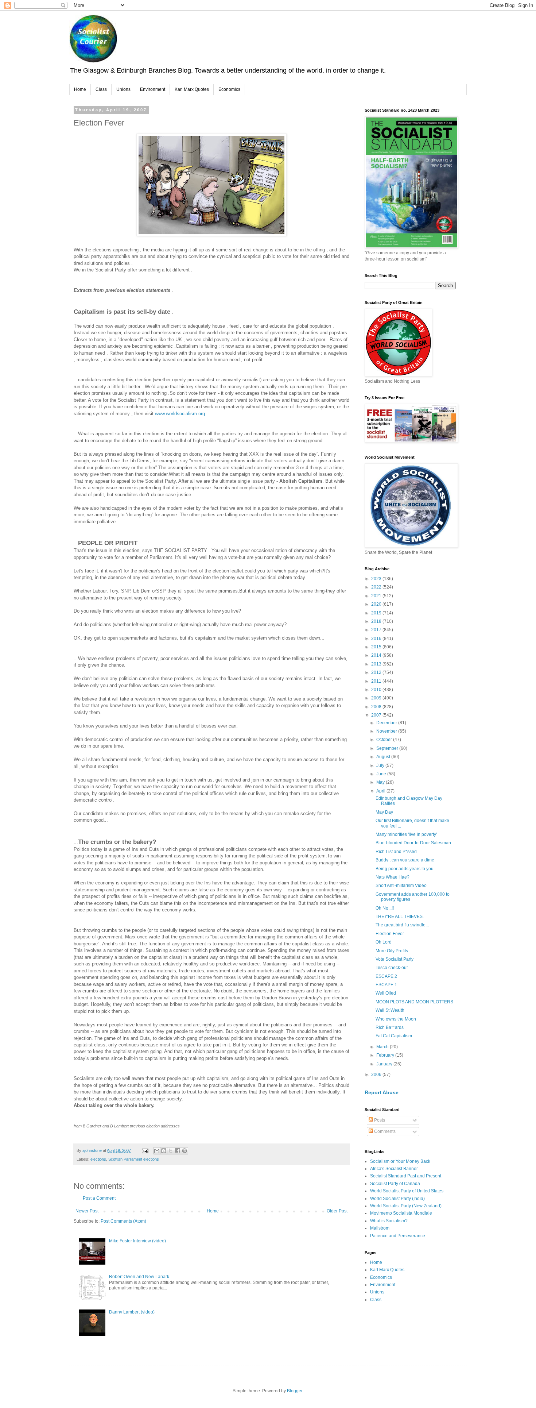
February (385, 1055)
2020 (376, 604)
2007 (376, 715)
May (381, 782)
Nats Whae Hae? (392, 877)
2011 (376, 681)
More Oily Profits (392, 950)
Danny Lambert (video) (132, 1312)
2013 (376, 664)
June (381, 773)
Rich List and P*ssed (396, 851)
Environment (152, 89)
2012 (376, 672)
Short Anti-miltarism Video (401, 885)
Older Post (337, 1211)
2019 (376, 613)
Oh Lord (384, 942)
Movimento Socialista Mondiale (401, 1213)
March (383, 1046)
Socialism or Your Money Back (400, 1161)
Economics (229, 89)
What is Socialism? (389, 1220)
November (387, 731)
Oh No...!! (385, 908)
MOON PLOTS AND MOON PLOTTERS (414, 1001)
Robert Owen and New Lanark (139, 1276)
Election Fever (390, 933)
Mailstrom (379, 1228)
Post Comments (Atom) (123, 1221)
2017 (376, 629)
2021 (376, 595)
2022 (376, 587)
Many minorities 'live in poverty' (406, 834)
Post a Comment (99, 1198)
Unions (123, 89)
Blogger (294, 1390)
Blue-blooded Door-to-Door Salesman (413, 842)
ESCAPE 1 (386, 984)
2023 (376, 578)
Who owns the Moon (396, 1019)
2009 (376, 698)
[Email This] (156, 1150)
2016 (376, 638)
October (384, 739)
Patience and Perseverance (397, 1235)
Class (101, 89)
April (381, 791)
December (387, 722)
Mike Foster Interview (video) (137, 1240)
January (384, 1063)
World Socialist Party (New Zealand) (406, 1205)
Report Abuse (382, 1092)
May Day (384, 812)
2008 (376, 706)
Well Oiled (386, 993)
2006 (376, 1074)
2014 (376, 655)
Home (80, 89)
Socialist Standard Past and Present (405, 1176)
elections (98, 1159)
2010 (376, 689)
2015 (376, 646)
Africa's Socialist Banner (394, 1168)
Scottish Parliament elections (133, 1159)
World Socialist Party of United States (406, 1190)
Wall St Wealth (390, 1010)
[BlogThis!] (163, 1150)
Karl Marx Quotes (192, 89)
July (380, 765)
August (383, 756)
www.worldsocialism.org (180, 413)
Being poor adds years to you (405, 868)
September (387, 748)
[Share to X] (170, 1150)
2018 (376, 621)
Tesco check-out (392, 967)
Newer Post (86, 1211)
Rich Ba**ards (390, 1027)
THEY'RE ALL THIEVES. (400, 916)
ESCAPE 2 (386, 976)
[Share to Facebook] (177, 1150)
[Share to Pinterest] (184, 1150)
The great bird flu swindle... (402, 924)
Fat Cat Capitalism (394, 1035)
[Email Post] (144, 1150)
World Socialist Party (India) (397, 1198)
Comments (384, 1131)
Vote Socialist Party (394, 959)
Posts (379, 1120)
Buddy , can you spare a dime (405, 860)
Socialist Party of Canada (395, 1183)
